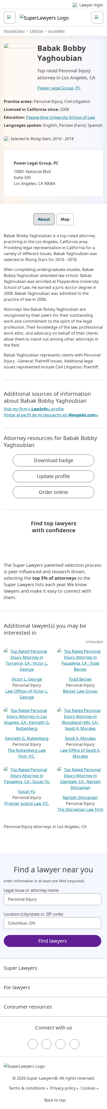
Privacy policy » (64, 1088)
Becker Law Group (80, 691)
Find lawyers (52, 940)
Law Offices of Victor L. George (26, 694)
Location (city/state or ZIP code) (33, 914)
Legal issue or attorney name (31, 890)
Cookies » (90, 1088)
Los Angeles (56, 31)
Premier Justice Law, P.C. (26, 803)
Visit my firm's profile (34, 409)
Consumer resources (28, 1006)
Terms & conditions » (28, 1088)
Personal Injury (14, 31)
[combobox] (52, 899)
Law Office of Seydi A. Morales (80, 753)
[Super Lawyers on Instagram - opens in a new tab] (47, 1044)
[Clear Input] (95, 899)
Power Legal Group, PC (59, 88)
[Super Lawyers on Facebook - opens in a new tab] (33, 1044)
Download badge (53, 460)
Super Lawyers (20, 968)
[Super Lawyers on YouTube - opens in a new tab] (60, 1044)
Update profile (53, 476)
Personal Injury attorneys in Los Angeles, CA (45, 826)
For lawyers (17, 987)
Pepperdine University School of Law (60, 117)
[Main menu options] (10, 18)
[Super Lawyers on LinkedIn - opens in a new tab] (74, 1044)
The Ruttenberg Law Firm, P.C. (27, 753)
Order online (53, 492)
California (36, 31)
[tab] (43, 219)
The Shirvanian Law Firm (80, 809)
